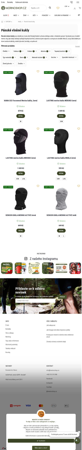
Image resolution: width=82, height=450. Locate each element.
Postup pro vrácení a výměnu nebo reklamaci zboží (60, 336)
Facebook (49, 379)
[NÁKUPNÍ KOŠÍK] (80, 8)
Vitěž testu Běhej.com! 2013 (14, 379)
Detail (20, 116)
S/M (61, 121)
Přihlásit (62, 297)
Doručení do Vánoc (11, 370)
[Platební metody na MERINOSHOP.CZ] (15, 405)
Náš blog (8, 337)
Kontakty (10, 2)
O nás (3, 2)
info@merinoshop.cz (52, 370)
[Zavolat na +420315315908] (73, 2)
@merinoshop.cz (51, 391)
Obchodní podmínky (12, 344)
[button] (77, 441)
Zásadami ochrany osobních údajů (45, 305)
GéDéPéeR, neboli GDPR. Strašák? (16, 375)
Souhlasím (42, 441)
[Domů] (2, 20)
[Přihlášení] (75, 8)
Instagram (49, 383)
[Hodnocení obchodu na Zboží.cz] (6, 448)
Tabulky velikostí (10, 348)
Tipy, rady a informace (12, 341)
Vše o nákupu (10, 333)
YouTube (49, 387)
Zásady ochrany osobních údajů (56, 341)
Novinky (8, 352)
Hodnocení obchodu (21, 2)
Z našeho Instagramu (44, 259)
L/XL (23, 179)
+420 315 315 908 (51, 374)
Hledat (51, 8)
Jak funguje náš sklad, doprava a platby (58, 330)
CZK (66, 6)
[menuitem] (6, 15)
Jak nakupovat (50, 325)
